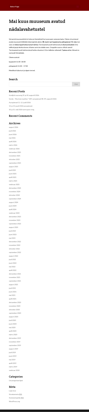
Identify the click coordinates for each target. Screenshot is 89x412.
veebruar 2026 (14, 149)
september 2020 (15, 313)
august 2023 (13, 227)
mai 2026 (12, 138)
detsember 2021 (15, 274)
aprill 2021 (12, 299)
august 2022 (13, 256)
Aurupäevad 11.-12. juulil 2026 (20, 102)
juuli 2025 (12, 170)
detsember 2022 (15, 242)
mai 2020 (12, 327)
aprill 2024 (12, 209)
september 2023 (15, 224)
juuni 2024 (12, 206)
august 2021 (13, 284)
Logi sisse (12, 391)
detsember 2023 (15, 217)
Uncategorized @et (16, 380)
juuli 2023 (12, 231)
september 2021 (15, 281)
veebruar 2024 (14, 213)
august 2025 (13, 167)
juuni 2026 (12, 134)
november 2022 (14, 245)
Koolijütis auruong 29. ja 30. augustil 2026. (24, 95)
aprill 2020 (12, 331)
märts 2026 (13, 145)
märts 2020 (13, 334)
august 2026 (13, 127)
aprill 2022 (12, 270)
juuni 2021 (12, 292)
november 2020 (14, 306)
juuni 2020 (12, 324)
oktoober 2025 (14, 159)
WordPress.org (14, 401)
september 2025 (15, 163)
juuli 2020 (12, 320)
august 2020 (13, 317)
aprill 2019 (12, 363)
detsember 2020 (15, 302)
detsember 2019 (15, 338)
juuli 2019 (12, 352)
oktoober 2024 (14, 195)
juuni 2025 (12, 174)
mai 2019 (12, 360)
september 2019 (15, 345)
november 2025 (14, 156)
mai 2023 (12, 238)
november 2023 (14, 220)
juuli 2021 (12, 288)
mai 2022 (12, 267)
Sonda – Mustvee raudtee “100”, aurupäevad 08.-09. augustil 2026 (32, 99)
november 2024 (14, 191)
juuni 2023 (12, 234)
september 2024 (15, 199)
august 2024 (13, 202)
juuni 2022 (12, 263)
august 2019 (13, 349)
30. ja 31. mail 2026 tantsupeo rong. (21, 110)
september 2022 (15, 252)
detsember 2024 (15, 188)
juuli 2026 (12, 131)
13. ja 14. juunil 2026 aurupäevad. (21, 106)
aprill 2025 (12, 177)
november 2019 (14, 342)
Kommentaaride (16, 398)
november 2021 (14, 277)
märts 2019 (13, 367)
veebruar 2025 (14, 184)
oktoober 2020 (14, 310)
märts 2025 (13, 181)
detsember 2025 (15, 152)
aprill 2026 (12, 141)
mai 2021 (12, 295)
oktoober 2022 (14, 249)
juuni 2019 (12, 356)
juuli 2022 (12, 259)
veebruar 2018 (14, 370)
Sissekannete (15, 394)
